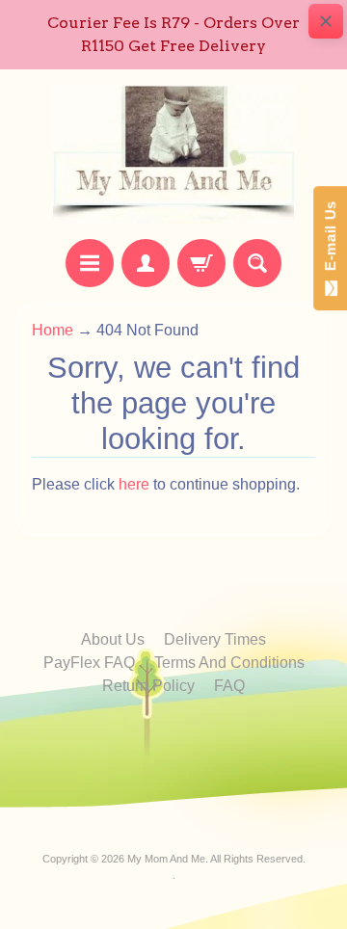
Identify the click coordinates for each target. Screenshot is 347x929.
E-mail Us (330, 240)
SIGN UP (174, 732)
